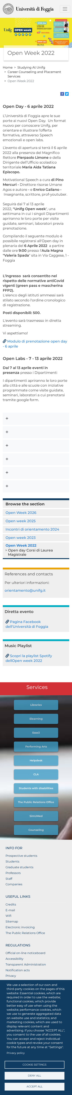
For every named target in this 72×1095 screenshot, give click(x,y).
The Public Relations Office (36, 802)
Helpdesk (36, 760)
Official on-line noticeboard (25, 953)
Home (8, 67)
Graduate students (19, 867)
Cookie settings (35, 1064)
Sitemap (12, 921)
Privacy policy (16, 1052)
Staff (9, 878)
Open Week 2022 (21, 545)
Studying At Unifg (31, 67)
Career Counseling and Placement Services (34, 74)
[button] (36, 419)
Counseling (36, 830)
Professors (13, 873)
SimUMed (36, 816)
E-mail (10, 910)
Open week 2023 (21, 537)
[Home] (34, 8)
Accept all (34, 1086)
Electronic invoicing (20, 927)
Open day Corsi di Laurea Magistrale (30, 552)
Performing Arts (36, 746)
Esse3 (36, 732)
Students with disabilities (36, 788)
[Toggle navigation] (65, 9)
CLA (36, 774)
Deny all (34, 1075)
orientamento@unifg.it (25, 590)
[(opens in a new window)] (62, 94)
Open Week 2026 (21, 512)
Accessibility (14, 959)
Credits (11, 904)
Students (12, 861)
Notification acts (18, 970)
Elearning (36, 718)
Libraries (36, 705)
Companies (14, 884)
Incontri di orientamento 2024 (32, 529)
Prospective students (21, 856)
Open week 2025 (21, 521)
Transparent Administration (26, 964)
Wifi (8, 916)
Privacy (11, 976)
